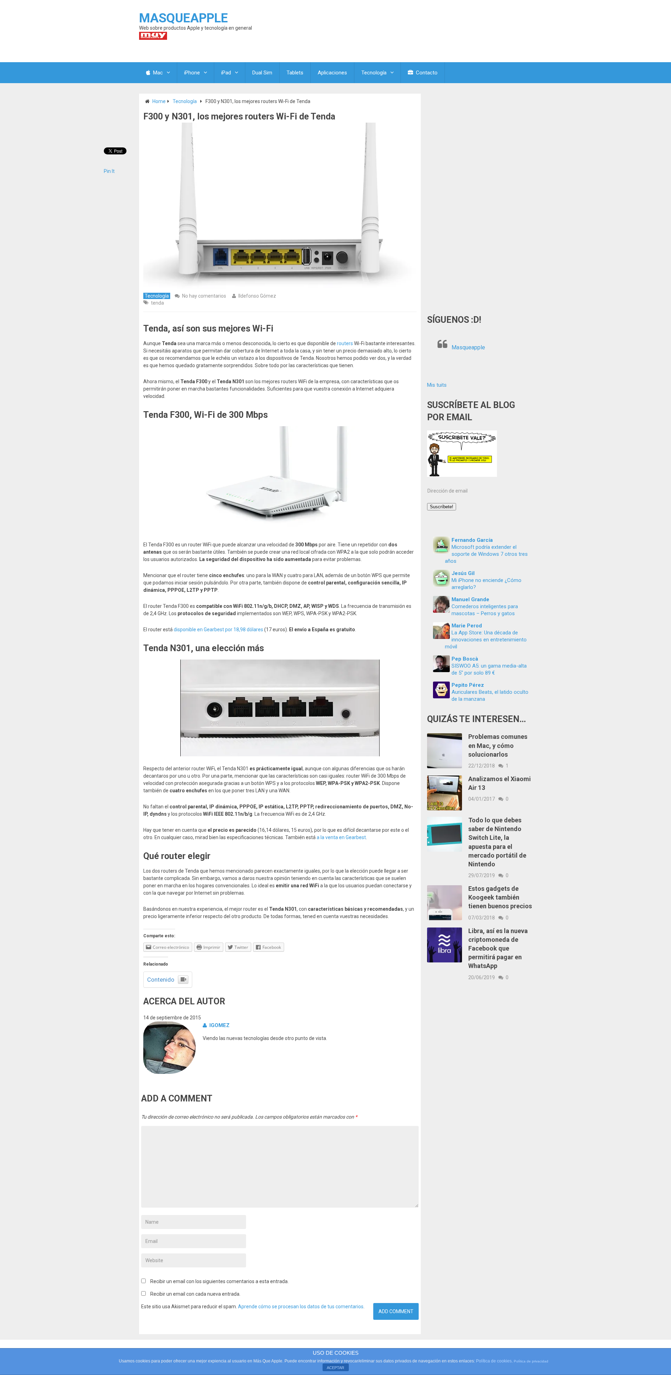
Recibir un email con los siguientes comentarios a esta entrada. (219, 1281)
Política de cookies (494, 1361)
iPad (226, 73)
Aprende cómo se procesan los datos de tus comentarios (300, 1306)
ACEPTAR (335, 1368)
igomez (219, 1025)
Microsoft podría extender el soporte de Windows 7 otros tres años (486, 554)
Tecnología (374, 73)
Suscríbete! (441, 506)
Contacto (426, 73)
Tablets (295, 73)
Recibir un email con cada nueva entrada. (195, 1294)
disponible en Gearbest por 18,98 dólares (218, 629)
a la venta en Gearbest (341, 837)
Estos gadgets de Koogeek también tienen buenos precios (500, 897)
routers (345, 343)
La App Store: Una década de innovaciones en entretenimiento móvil (486, 640)
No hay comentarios (204, 296)
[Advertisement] (479, 198)
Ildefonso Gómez (257, 296)
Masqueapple (468, 347)
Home (159, 101)
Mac (157, 73)
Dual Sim (262, 73)
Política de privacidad (531, 1361)
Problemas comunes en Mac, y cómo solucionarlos (497, 745)
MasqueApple (183, 18)
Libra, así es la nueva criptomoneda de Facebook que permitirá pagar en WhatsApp (498, 948)
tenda (157, 303)
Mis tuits (437, 385)
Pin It (109, 171)
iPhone (192, 73)
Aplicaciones (332, 73)
